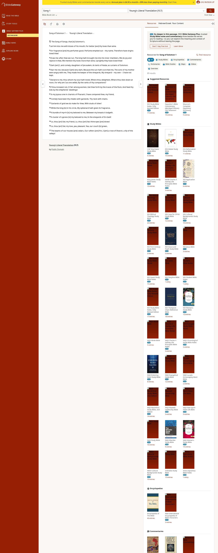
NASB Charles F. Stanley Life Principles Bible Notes (171, 183)
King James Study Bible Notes (153, 181)
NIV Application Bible (189, 181)
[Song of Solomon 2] (141, 84)
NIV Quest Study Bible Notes (153, 278)
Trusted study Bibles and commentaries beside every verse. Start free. (118, 2)
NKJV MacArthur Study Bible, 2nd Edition (153, 410)
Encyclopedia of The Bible (153, 515)
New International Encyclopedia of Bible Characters (172, 516)
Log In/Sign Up (207, 2)
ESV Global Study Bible (171, 150)
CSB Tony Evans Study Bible (153, 150)
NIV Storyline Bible (172, 277)
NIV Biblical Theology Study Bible (153, 216)
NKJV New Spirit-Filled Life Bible (189, 409)
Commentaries (156, 531)
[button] (205, 2)
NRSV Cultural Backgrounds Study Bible (154, 473)
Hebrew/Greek (165, 23)
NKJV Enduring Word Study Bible (153, 376)
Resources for (161, 55)
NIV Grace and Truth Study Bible (171, 248)
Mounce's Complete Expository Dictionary (187, 107)
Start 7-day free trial (160, 46)
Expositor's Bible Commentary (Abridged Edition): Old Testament (172, 107)
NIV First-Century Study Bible (153, 248)
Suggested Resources (159, 79)
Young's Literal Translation (61, 145)
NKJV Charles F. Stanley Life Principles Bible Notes (171, 343)
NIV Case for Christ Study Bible (172, 215)
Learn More (178, 46)
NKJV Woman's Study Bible (188, 441)
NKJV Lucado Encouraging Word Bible (190, 377)
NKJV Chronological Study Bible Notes (190, 341)
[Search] (210, 10)
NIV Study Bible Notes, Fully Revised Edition (153, 106)
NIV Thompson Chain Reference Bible (171, 310)
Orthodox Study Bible (171, 472)
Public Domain (58, 149)
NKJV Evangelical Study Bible (171, 376)
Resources (151, 23)
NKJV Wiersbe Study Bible (170, 441)
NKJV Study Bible (153, 440)
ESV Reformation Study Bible (189, 150)
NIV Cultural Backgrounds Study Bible (190, 216)
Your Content (178, 23)
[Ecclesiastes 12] (43, 84)
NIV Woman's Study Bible (188, 309)
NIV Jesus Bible (188, 247)
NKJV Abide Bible (153, 340)
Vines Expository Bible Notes (189, 472)
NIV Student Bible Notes (190, 278)
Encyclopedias (156, 488)
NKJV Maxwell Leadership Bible (171, 409)
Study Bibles (155, 124)
